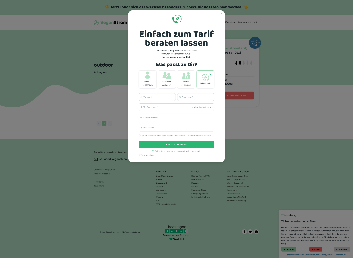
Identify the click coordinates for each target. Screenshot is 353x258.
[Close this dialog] (221, 13)
